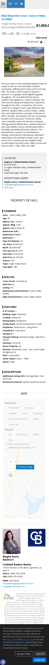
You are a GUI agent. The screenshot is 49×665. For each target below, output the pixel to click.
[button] (2, 662)
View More (9, 187)
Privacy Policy (11, 639)
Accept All (39, 660)
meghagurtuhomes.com (14, 586)
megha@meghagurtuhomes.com (18, 184)
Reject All (40, 654)
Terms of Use (26, 639)
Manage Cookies (24, 654)
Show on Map (26, 467)
